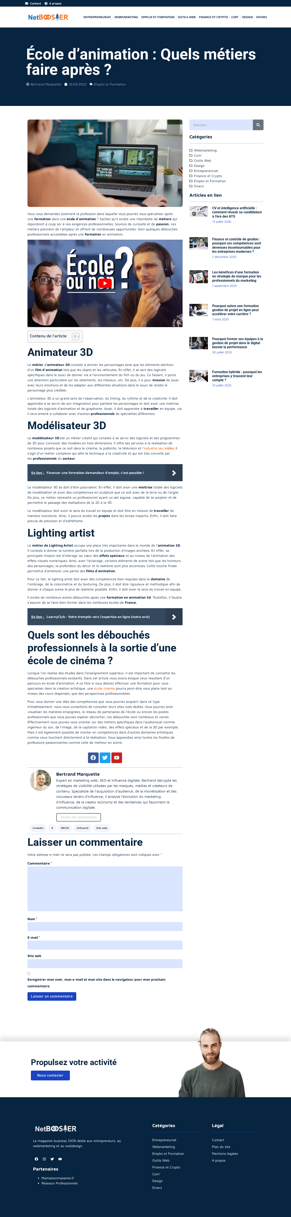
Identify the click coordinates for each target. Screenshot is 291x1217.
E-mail (33, 937)
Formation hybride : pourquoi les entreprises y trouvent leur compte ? (237, 376)
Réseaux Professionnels (60, 1183)
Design (247, 17)
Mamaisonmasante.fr (58, 1178)
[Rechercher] (258, 125)
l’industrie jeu (158, 448)
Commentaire (39, 863)
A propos (218, 1160)
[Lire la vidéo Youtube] (105, 283)
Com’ (235, 17)
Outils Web (187, 17)
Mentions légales (225, 1153)
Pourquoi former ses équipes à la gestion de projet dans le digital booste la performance (237, 343)
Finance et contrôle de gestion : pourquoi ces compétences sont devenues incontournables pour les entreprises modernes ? (236, 245)
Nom (32, 919)
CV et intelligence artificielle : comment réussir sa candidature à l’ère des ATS (237, 212)
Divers (261, 17)
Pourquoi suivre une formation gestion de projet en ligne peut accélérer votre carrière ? (235, 310)
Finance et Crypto (213, 17)
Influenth (83, 828)
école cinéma (104, 688)
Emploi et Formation (157, 17)
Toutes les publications (79, 817)
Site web (101, 828)
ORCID (65, 828)
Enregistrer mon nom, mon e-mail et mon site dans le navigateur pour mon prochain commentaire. (96, 982)
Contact (218, 1140)
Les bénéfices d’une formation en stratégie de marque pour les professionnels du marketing (236, 276)
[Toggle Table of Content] (73, 336)
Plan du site (221, 1147)
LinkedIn (38, 828)
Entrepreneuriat (97, 17)
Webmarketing (126, 17)
